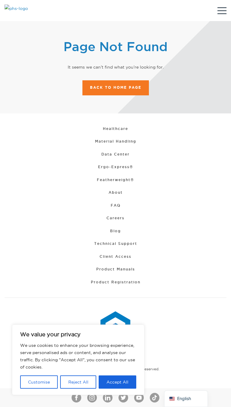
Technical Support (115, 243)
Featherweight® (115, 180)
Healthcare (115, 129)
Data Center (115, 154)
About (116, 192)
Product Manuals (115, 269)
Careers (115, 218)
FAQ (116, 205)
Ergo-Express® (115, 167)
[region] (78, 360)
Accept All (117, 382)
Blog (115, 231)
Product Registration (115, 282)
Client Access (115, 256)
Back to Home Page (115, 87)
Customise (39, 382)
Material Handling (115, 141)
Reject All (78, 382)
